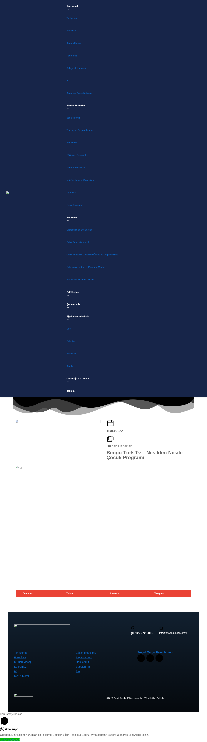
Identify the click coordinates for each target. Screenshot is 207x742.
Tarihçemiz (20, 652)
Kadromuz (20, 666)
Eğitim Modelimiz (86, 652)
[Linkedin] (159, 658)
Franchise (20, 657)
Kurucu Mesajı (23, 662)
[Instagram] (141, 658)
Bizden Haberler (119, 446)
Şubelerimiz (83, 666)
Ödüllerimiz (82, 662)
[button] (38, 593)
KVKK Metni (21, 675)
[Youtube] (150, 658)
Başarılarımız (84, 657)
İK (15, 671)
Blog (78, 671)
